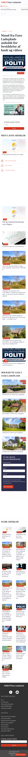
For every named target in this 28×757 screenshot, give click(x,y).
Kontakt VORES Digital (6, 706)
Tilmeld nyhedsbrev (20, 754)
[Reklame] (14, 109)
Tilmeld (14, 128)
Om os (2, 700)
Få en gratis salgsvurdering (7, 729)
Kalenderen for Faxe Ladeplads (8, 720)
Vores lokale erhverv (6, 718)
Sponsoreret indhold (6, 731)
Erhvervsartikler (5, 724)
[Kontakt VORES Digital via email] (17, 692)
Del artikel (20, 73)
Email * (4, 468)
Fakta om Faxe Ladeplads (7, 722)
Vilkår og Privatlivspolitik (7, 704)
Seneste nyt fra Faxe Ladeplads (8, 716)
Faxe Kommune (4, 726)
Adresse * (5, 474)
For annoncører (4, 702)
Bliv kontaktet (8, 487)
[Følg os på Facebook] (10, 692)
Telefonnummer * (7, 462)
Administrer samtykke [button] (6, 708)
